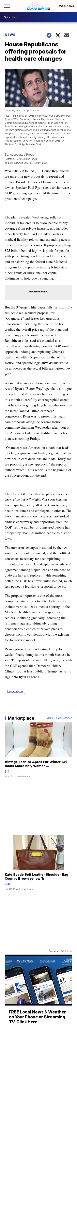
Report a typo (15, 691)
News (10, 35)
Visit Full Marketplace (59, 718)
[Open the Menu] (6, 6)
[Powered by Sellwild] (66, 951)
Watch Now (65, 6)
